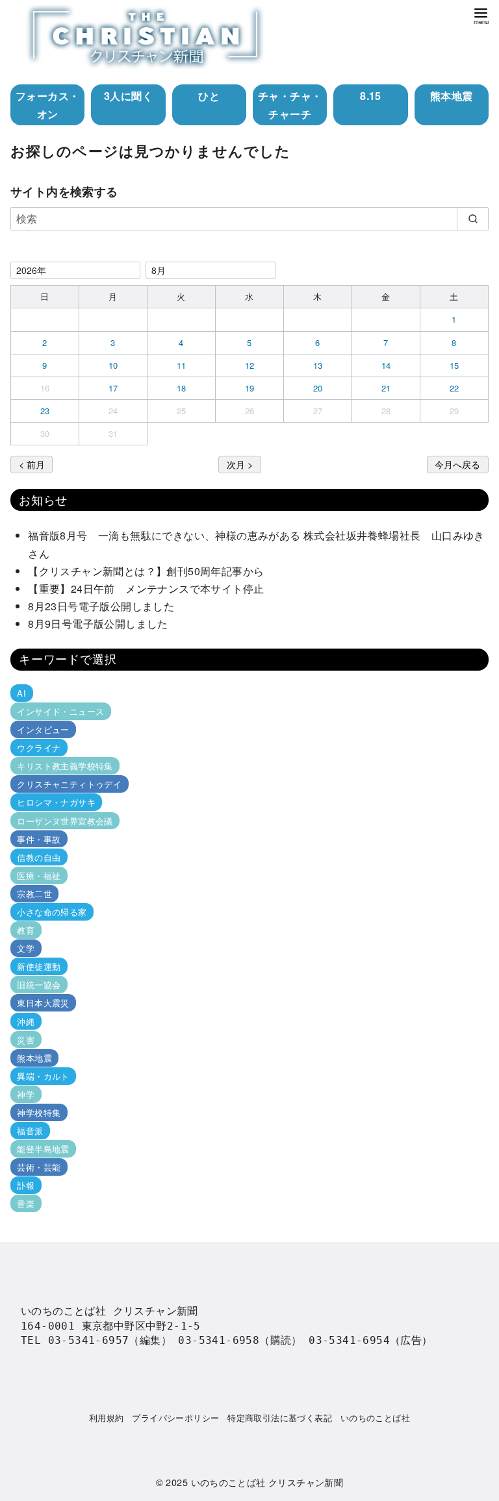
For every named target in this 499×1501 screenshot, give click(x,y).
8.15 (370, 95)
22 (454, 388)
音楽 (25, 1203)
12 (250, 365)
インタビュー (43, 729)
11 (181, 365)
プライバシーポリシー (175, 1417)
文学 (25, 948)
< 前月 (32, 464)
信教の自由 (38, 857)
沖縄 (25, 1021)
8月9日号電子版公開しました (98, 623)
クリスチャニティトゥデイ (69, 784)
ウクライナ (38, 747)
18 (181, 388)
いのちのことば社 (375, 1417)
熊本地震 (451, 95)
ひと (209, 95)
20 (318, 388)
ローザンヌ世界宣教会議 (64, 820)
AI (21, 693)
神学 (25, 1094)
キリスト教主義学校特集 (64, 766)
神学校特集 (38, 1112)
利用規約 (106, 1417)
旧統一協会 (38, 984)
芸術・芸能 (38, 1167)
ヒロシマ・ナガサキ (56, 802)
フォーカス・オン (47, 104)
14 (386, 365)
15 (454, 365)
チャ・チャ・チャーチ (290, 104)
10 (113, 365)
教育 (25, 930)
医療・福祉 (38, 875)
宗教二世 (34, 893)
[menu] (481, 15)
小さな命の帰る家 (51, 912)
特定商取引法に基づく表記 (279, 1417)
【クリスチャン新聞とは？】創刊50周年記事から (146, 571)
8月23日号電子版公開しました (101, 606)
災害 (25, 1040)
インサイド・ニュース (60, 711)
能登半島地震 (43, 1149)
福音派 (30, 1130)
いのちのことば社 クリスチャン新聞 (267, 1482)
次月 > (240, 464)
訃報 (25, 1185)
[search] (473, 218)
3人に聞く (128, 95)
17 (113, 388)
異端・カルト (43, 1076)
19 (250, 388)
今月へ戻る (457, 464)
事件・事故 (38, 839)
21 (386, 388)
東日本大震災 (43, 1003)
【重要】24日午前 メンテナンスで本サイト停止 (146, 588)
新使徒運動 (38, 966)
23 (45, 410)
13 (318, 365)
